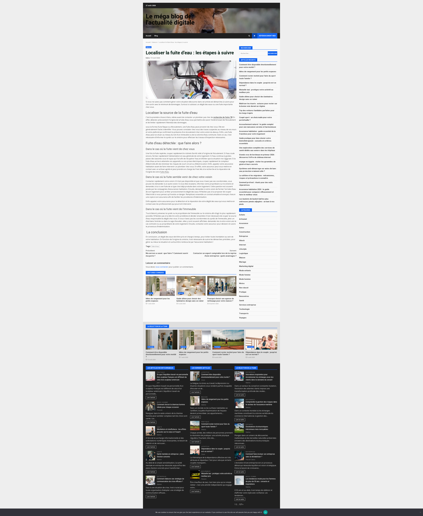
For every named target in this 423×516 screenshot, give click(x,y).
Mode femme (244, 275)
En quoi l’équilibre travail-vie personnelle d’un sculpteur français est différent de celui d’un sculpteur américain (172, 377)
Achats (242, 215)
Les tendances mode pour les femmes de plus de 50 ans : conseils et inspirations (261, 481)
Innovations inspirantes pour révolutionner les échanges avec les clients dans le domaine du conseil (259, 377)
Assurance (243, 223)
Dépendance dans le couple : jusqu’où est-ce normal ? (261, 340)
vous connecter (162, 267)
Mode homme (245, 279)
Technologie (244, 309)
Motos (242, 283)
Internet (242, 245)
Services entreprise (247, 305)
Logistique (243, 253)
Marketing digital (246, 266)
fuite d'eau (155, 246)
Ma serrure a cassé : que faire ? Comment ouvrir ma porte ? (167, 253)
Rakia (148, 58)
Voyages (242, 318)
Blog (156, 36)
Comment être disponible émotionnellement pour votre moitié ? (161, 340)
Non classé (243, 288)
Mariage (242, 262)
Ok (265, 512)
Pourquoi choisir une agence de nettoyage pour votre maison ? (221, 286)
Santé (241, 301)
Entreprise (243, 236)
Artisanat (243, 219)
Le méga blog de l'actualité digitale (170, 19)
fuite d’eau (164, 172)
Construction (244, 232)
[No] (420, 512)
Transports (244, 313)
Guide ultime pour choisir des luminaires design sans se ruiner (191, 286)
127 (240, 504)
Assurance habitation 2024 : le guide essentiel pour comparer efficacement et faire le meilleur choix (256, 192)
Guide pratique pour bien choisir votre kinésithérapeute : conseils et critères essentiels (255, 141)
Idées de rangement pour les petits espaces (160, 286)
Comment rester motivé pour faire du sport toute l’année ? (228, 340)
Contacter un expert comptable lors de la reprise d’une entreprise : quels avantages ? (214, 253)
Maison (148, 47)
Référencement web (267, 36)
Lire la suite (240, 395)
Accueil (148, 36)
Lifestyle (243, 249)
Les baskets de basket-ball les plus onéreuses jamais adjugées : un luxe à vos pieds (256, 201)
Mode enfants (245, 270)
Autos (241, 228)
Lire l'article (151, 397)
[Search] (249, 36)
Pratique (242, 292)
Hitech (242, 240)
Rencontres (244, 296)
